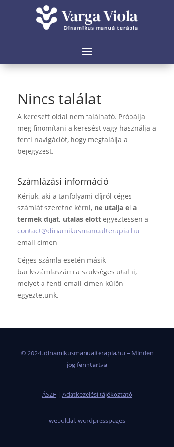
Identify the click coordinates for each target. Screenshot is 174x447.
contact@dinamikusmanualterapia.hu (78, 230)
